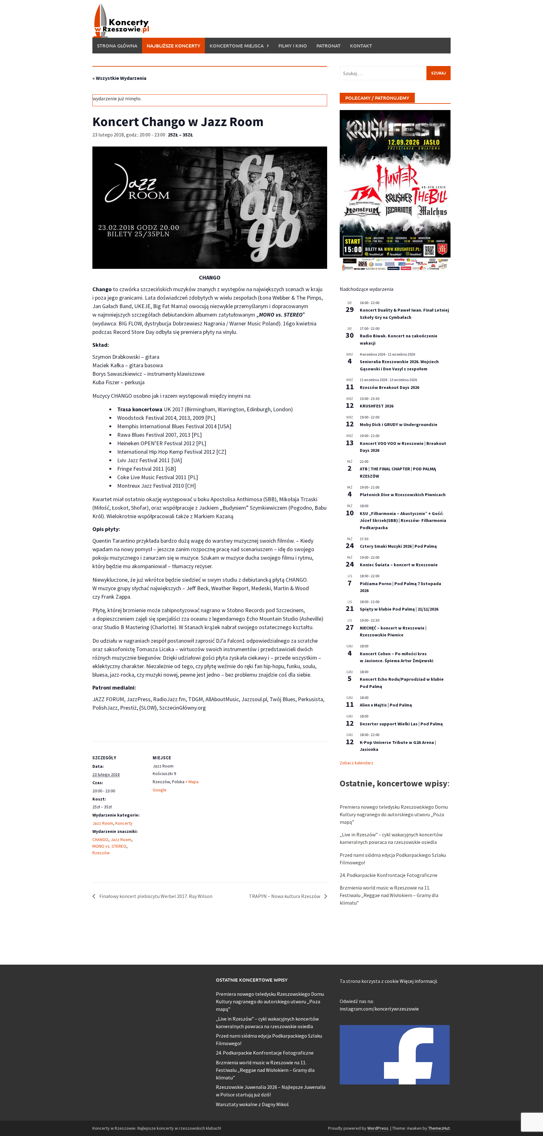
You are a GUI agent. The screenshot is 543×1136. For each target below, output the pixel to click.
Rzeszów (101, 853)
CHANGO (100, 839)
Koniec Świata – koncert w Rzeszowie (399, 565)
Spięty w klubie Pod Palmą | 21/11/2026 (399, 609)
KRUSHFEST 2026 (376, 406)
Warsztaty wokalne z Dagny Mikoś (252, 1104)
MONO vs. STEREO (109, 846)
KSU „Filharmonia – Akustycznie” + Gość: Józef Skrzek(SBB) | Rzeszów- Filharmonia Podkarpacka (403, 520)
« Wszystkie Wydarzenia (119, 78)
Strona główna (117, 45)
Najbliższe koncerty (173, 45)
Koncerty (124, 823)
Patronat (328, 45)
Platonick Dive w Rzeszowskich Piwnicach (403, 494)
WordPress (377, 1128)
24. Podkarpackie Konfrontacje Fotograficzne (388, 875)
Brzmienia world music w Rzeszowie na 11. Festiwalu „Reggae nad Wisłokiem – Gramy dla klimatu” (389, 895)
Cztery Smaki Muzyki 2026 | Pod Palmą (398, 546)
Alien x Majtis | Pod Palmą (386, 705)
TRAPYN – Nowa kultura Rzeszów (285, 896)
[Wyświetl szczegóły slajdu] (395, 191)
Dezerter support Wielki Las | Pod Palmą (401, 724)
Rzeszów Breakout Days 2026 (389, 387)
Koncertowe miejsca (237, 45)
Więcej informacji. (419, 981)
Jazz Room (102, 823)
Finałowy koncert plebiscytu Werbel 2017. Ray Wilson (155, 896)
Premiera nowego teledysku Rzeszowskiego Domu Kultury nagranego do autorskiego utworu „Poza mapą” (394, 814)
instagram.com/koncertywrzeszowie (379, 1009)
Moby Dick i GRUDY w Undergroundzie (398, 424)
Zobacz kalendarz (356, 763)
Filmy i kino (292, 45)
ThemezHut (439, 1128)
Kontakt (361, 45)
